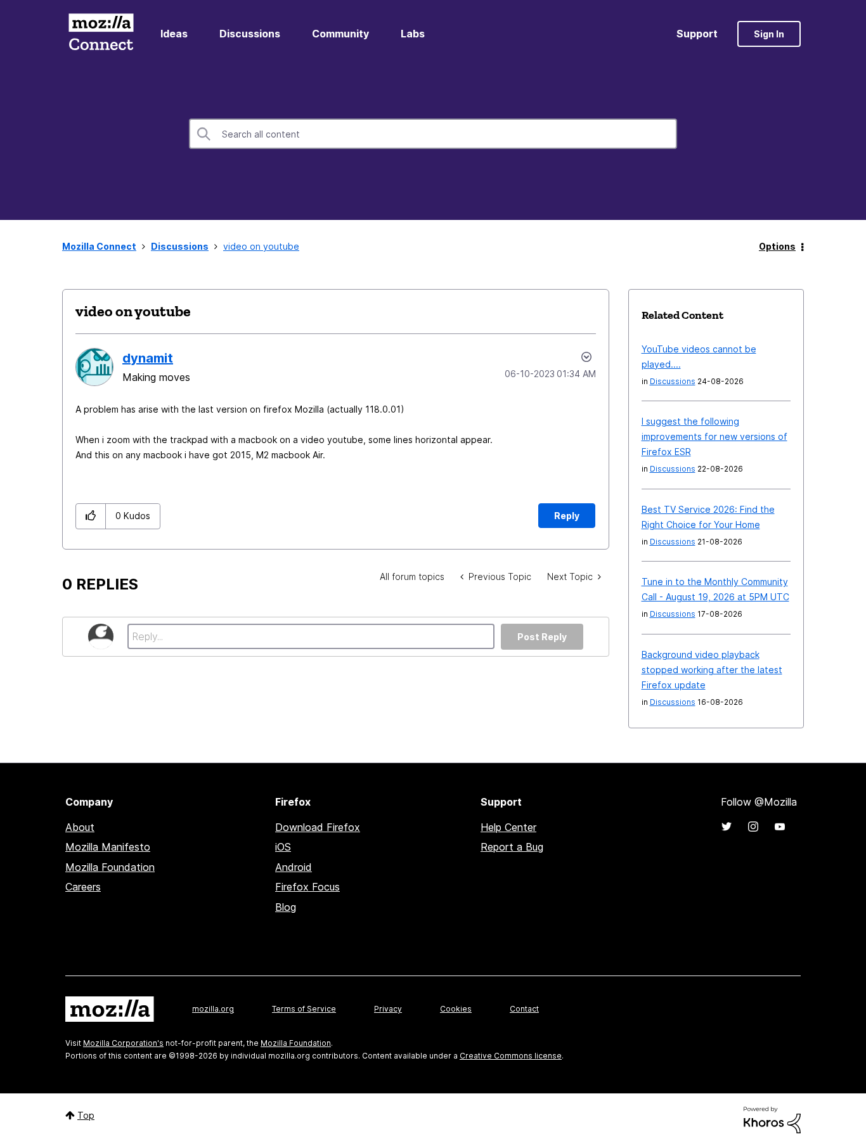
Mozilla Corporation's (123, 1043)
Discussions (249, 33)
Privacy (388, 1009)
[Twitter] (726, 826)
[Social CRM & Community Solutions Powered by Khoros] (772, 1119)
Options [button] (777, 246)
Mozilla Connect (100, 34)
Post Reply (542, 636)
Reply (566, 515)
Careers (83, 886)
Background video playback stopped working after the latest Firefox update (712, 669)
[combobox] (433, 134)
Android (293, 867)
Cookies (456, 1009)
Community (340, 33)
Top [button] (85, 1115)
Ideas (174, 33)
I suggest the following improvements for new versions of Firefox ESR (714, 436)
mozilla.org (213, 1009)
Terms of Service (304, 1009)
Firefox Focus (307, 886)
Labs (413, 33)
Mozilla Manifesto (107, 846)
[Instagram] (753, 826)
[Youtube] (779, 826)
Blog (285, 907)
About (79, 827)
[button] (91, 516)
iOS (283, 846)
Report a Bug (512, 846)
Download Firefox (317, 827)
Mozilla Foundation (110, 867)
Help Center (508, 827)
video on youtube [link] (261, 246)
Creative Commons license (511, 1055)
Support (697, 33)
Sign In (769, 34)
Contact (524, 1009)
